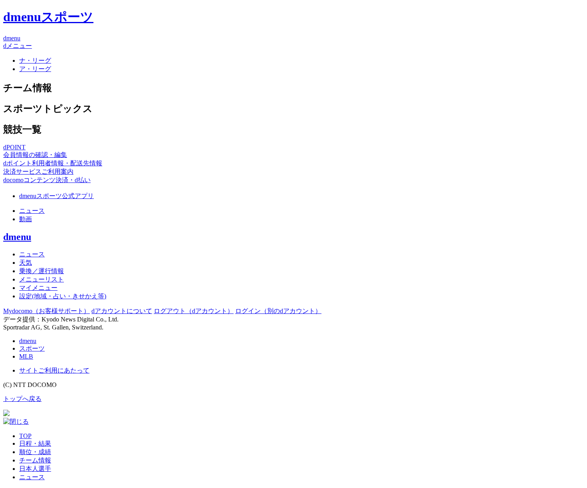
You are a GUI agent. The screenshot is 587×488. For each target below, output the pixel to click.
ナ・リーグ (35, 60)
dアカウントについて (121, 310)
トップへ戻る (22, 398)
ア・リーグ (35, 68)
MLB (26, 356)
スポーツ (32, 348)
